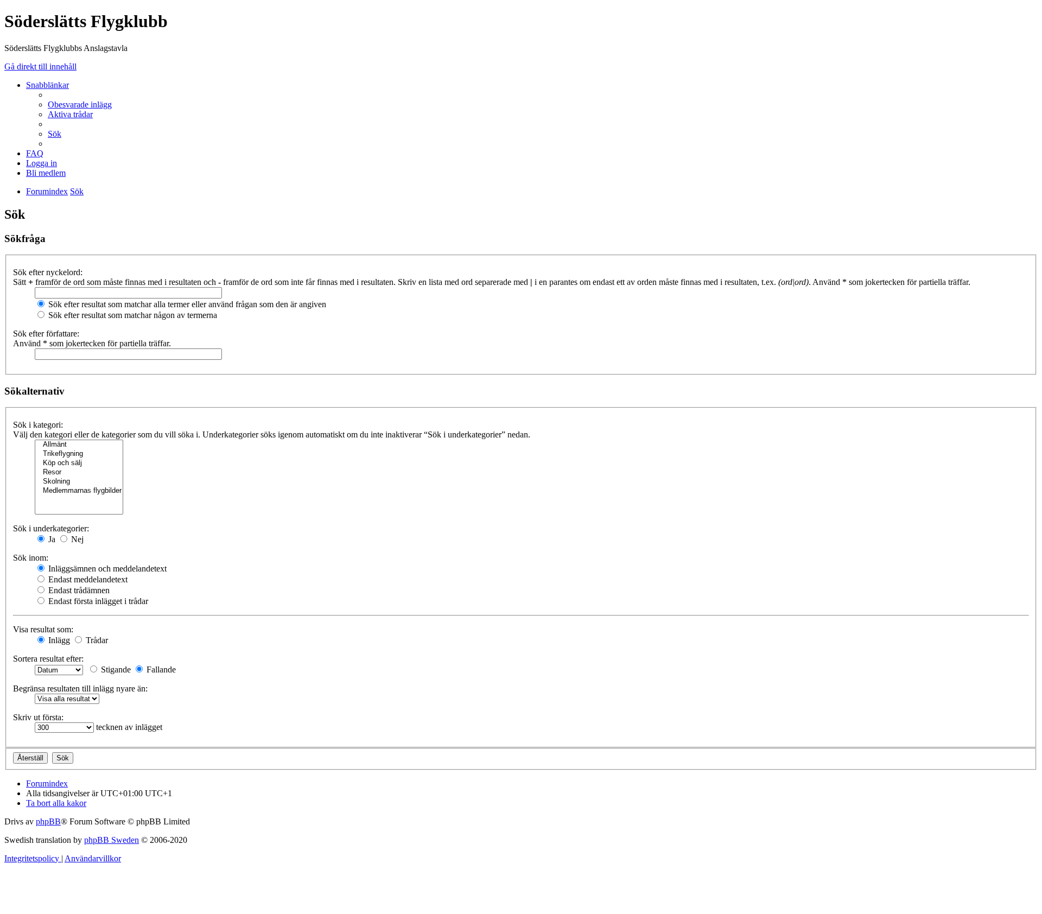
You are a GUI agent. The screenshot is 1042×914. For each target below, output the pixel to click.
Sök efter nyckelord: (47, 272)
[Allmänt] (79, 444)
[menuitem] (80, 104)
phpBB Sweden (111, 840)
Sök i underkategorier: (51, 528)
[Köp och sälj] (79, 463)
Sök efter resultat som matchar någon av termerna (131, 315)
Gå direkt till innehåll (40, 66)
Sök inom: (30, 557)
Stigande (115, 669)
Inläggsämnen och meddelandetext (106, 568)
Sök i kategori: (38, 424)
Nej (76, 539)
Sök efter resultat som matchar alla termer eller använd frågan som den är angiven (186, 304)
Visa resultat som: (43, 629)
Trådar (96, 640)
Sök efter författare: (46, 333)
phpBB (48, 821)
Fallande (160, 669)
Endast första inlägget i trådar (97, 601)
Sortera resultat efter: (48, 658)
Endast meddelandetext (87, 579)
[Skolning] (79, 481)
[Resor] (79, 472)
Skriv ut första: (38, 717)
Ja (50, 539)
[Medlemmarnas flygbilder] (79, 491)
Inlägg (58, 640)
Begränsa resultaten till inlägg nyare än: (80, 688)
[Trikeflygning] (79, 454)
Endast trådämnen (78, 590)
